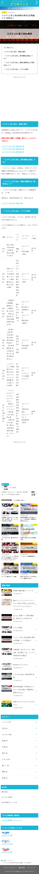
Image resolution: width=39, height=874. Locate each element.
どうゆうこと (19, 4)
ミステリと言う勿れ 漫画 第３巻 (13, 149)
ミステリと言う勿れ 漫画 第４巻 (13, 152)
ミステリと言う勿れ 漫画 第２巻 (13, 146)
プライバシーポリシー (10, 867)
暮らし (5, 765)
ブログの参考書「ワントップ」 (12, 820)
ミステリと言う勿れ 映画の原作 (15, 51)
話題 (4, 741)
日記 (4, 728)
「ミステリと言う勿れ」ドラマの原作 (16, 69)
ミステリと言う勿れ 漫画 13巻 (12, 203)
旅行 (4, 753)
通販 (4, 771)
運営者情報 (22, 867)
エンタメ (4, 12)
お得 (4, 747)
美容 (4, 778)
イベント (6, 722)
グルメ (6, 759)
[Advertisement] (19, 98)
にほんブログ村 (7, 835)
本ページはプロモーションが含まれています (19, 8)
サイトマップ (31, 867)
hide (12, 47)
